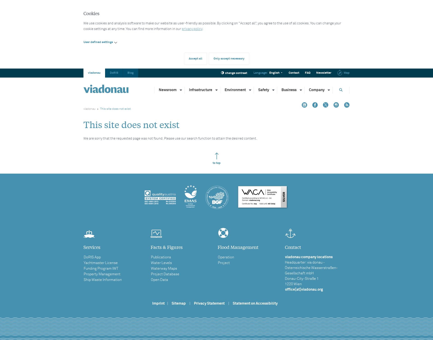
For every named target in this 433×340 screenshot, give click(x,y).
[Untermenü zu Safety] (273, 90)
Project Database (165, 274)
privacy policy (192, 29)
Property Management (102, 274)
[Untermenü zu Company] (329, 90)
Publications (161, 257)
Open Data (159, 280)
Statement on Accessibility (255, 303)
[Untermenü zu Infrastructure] (216, 90)
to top (217, 163)
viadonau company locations (309, 257)
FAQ (308, 72)
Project (224, 263)
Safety (263, 90)
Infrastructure (200, 90)
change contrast (236, 73)
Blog (130, 72)
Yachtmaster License (101, 263)
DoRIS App (92, 257)
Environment (235, 90)
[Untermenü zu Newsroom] (181, 90)
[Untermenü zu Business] (301, 90)
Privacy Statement (209, 303)
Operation (226, 257)
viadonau (94, 72)
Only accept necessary (229, 58)
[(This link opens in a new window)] (304, 105)
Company (317, 90)
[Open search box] (341, 90)
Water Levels (161, 263)
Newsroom (168, 90)
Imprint (158, 303)
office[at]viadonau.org (304, 289)
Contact (294, 72)
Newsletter (323, 72)
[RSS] (347, 105)
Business (289, 90)
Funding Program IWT (101, 268)
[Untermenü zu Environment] (250, 90)
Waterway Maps (164, 268)
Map (347, 72)
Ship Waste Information (103, 280)
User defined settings (98, 42)
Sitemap (179, 303)
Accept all (195, 58)
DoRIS (114, 72)
